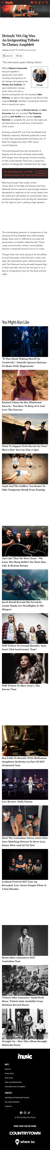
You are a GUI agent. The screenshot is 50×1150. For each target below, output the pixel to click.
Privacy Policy (9, 1073)
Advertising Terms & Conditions (15, 1086)
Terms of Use (9, 1078)
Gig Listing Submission (12, 1102)
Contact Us (8, 1106)
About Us (8, 1069)
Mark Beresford (30, 50)
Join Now (40, 173)
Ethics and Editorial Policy (13, 1082)
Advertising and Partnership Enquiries (17, 1097)
